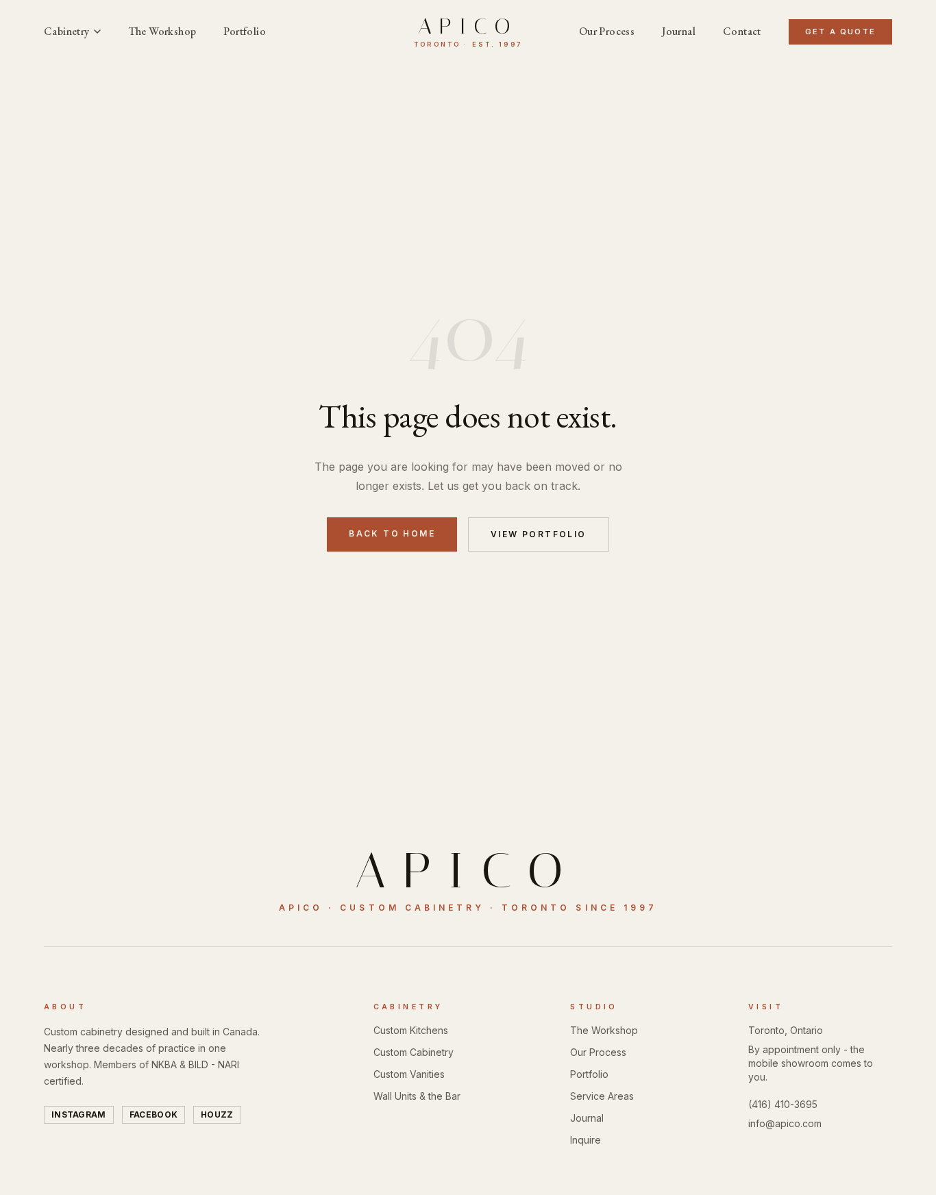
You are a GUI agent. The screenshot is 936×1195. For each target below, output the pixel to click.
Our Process (607, 31)
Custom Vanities (409, 1074)
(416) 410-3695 (782, 1104)
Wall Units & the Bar (416, 1096)
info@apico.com (785, 1123)
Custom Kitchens (410, 1030)
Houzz (217, 1114)
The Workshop (162, 31)
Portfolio (244, 31)
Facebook (153, 1114)
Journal (678, 31)
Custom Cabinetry (413, 1052)
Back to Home (392, 533)
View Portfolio (539, 534)
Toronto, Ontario (785, 1030)
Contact (742, 31)
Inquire (585, 1140)
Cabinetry (67, 31)
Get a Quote (840, 31)
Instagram (78, 1114)
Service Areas (602, 1096)
